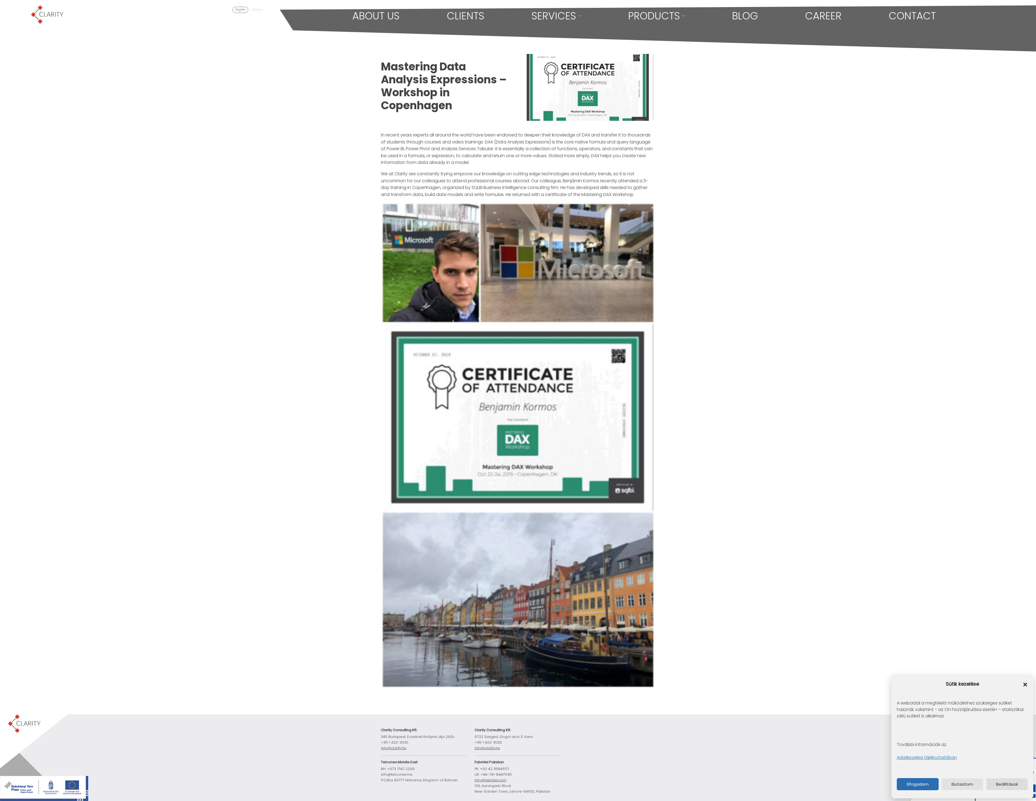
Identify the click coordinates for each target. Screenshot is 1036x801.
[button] (1025, 684)
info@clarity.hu (393, 748)
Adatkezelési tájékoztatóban (927, 757)
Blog (745, 16)
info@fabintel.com (490, 780)
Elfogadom (918, 784)
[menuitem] (240, 10)
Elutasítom (962, 784)
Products (654, 16)
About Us (376, 16)
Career (823, 16)
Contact (912, 16)
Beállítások (1007, 784)
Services (553, 16)
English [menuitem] (240, 10)
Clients (465, 16)
